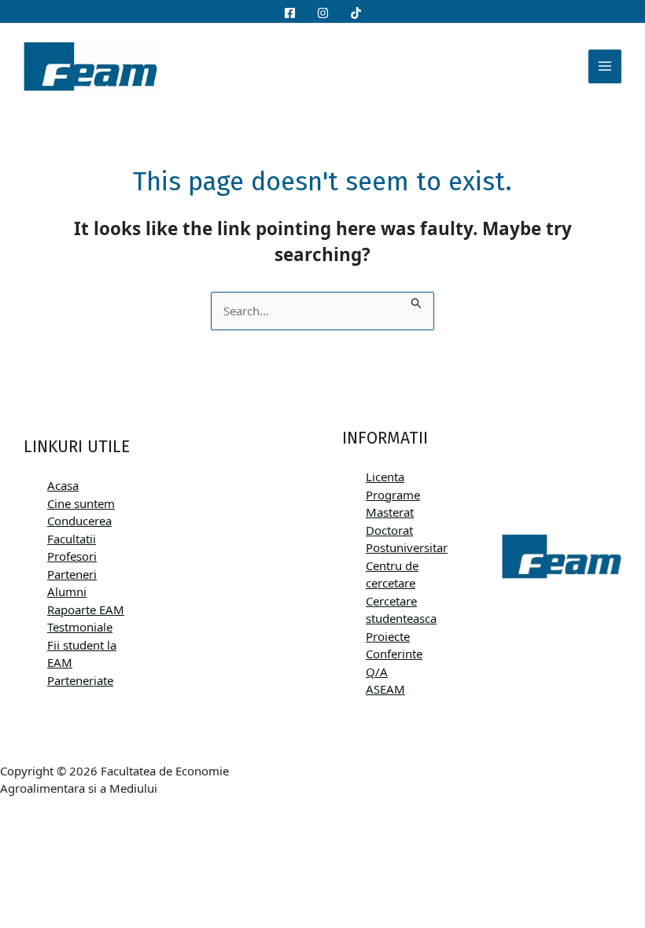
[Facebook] (290, 13)
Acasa (63, 485)
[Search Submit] (417, 301)
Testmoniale (79, 627)
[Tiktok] (356, 13)
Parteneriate (80, 680)
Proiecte (388, 636)
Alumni (67, 591)
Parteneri (72, 574)
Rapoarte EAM (85, 609)
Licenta (385, 476)
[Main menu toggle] (605, 66)
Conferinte (394, 653)
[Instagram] (323, 13)
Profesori (72, 556)
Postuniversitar (407, 547)
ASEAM (385, 689)
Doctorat (389, 530)
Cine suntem (81, 503)
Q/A (377, 671)
